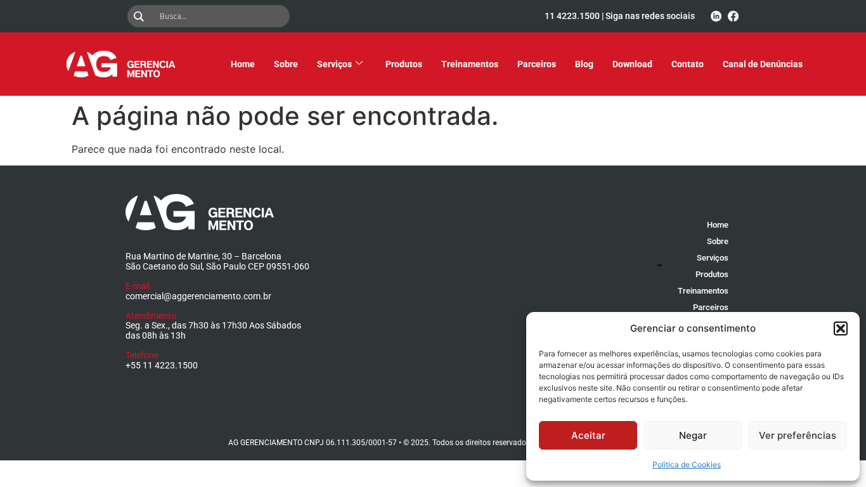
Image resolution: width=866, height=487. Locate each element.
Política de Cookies (686, 464)
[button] (840, 328)
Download (632, 64)
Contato (687, 64)
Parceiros (536, 64)
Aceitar (588, 435)
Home (243, 64)
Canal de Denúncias (763, 64)
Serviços (334, 64)
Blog (584, 64)
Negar (693, 435)
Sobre (286, 64)
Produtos (403, 64)
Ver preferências (797, 435)
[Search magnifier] (141, 16)
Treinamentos (469, 64)
